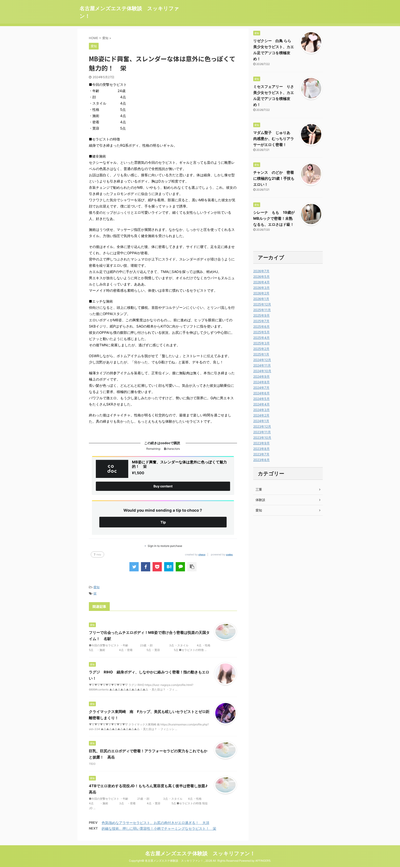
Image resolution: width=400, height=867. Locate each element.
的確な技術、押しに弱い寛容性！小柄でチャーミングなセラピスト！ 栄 (159, 828)
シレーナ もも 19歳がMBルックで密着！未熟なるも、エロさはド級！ (274, 218)
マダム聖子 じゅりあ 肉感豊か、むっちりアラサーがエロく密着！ (273, 138)
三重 (259, 489)
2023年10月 (262, 438)
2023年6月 (261, 460)
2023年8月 (261, 449)
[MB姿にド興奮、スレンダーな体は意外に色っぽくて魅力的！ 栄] (168, 566)
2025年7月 (261, 321)
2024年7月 (261, 388)
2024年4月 (261, 404)
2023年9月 (261, 443)
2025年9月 (261, 315)
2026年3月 (261, 288)
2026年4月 (261, 282)
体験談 (260, 500)
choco (201, 554)
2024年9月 (261, 376)
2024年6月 (261, 393)
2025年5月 (261, 332)
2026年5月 (261, 277)
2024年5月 (261, 399)
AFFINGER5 (262, 860)
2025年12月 (262, 304)
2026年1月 (261, 299)
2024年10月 (262, 371)
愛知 (97, 587)
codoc (229, 554)
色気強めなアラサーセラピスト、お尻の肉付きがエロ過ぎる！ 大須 (155, 823)
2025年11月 (262, 310)
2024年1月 (261, 421)
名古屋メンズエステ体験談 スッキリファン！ (200, 853)
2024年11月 (262, 365)
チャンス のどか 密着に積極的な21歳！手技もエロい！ (273, 178)
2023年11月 (262, 432)
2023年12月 (262, 426)
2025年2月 (261, 349)
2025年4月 (261, 338)
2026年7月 (261, 271)
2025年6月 (261, 326)
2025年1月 (261, 354)
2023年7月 (261, 454)
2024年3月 (261, 410)
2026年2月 (261, 293)
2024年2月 (261, 415)
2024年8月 (261, 382)
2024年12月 (262, 360)
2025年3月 (261, 343)
